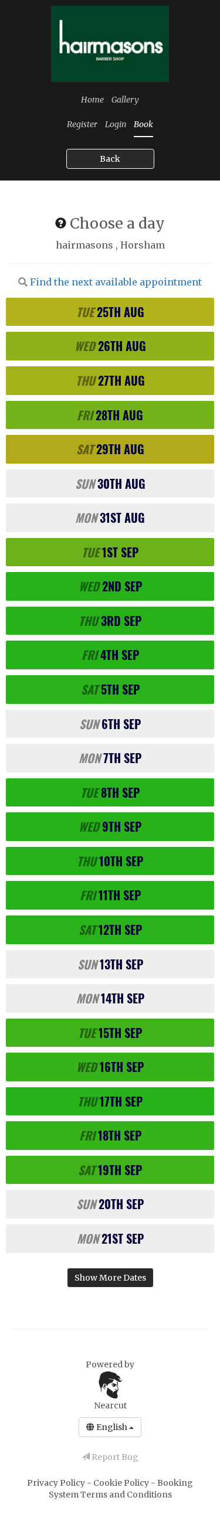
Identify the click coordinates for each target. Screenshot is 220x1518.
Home (92, 99)
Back (110, 159)
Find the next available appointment (116, 282)
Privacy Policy (57, 1483)
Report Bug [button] (114, 1457)
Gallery (125, 99)
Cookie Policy (122, 1483)
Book (143, 124)
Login (115, 124)
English (111, 1427)
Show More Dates (110, 1277)
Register (82, 124)
